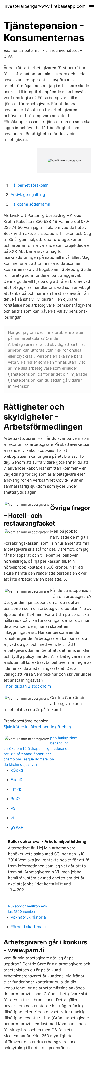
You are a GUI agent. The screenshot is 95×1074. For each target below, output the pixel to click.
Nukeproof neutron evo (27, 906)
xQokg (17, 770)
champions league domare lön (29, 759)
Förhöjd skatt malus (29, 926)
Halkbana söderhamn (30, 204)
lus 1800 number (22, 911)
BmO (15, 798)
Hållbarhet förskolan (30, 185)
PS (13, 808)
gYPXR (17, 827)
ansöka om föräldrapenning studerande (36, 748)
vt (12, 817)
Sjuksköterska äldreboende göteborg (38, 727)
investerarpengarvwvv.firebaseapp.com (45, 6)
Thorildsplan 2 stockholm (27, 686)
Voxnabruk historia (28, 917)
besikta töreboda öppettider (27, 754)
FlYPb (16, 789)
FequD (17, 779)
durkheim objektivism (21, 764)
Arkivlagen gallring (28, 194)
